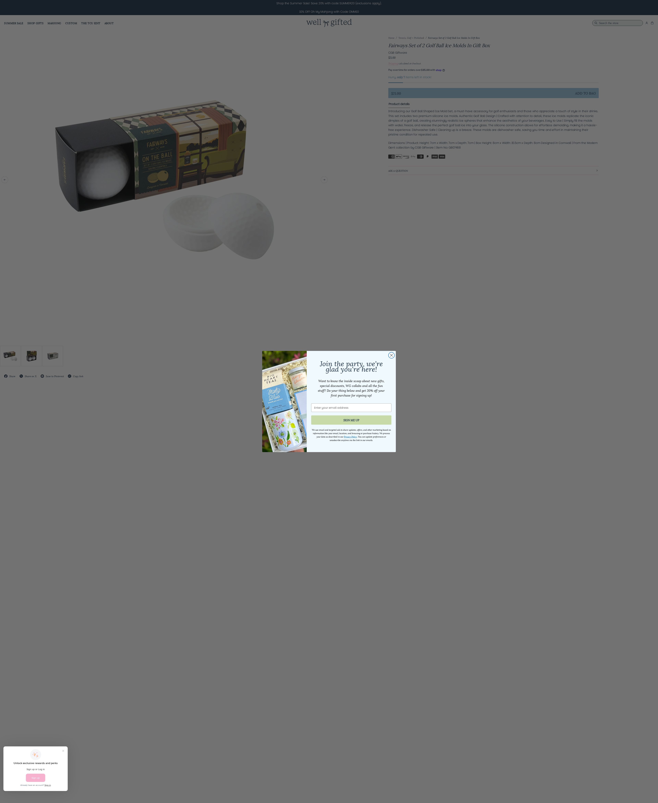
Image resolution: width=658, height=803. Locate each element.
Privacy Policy (350, 436)
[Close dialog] (391, 355)
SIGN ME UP (351, 420)
